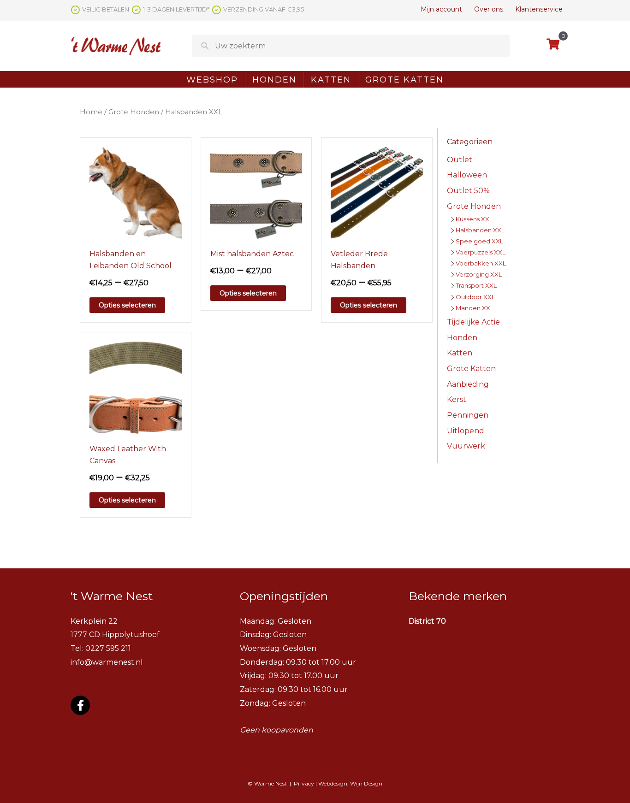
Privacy (304, 783)
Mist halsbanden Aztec (252, 253)
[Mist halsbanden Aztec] (256, 192)
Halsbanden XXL (480, 230)
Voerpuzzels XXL (480, 252)
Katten (331, 80)
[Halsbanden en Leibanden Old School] (135, 192)
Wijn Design (366, 783)
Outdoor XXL (475, 297)
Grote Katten (404, 80)
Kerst (456, 399)
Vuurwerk (466, 446)
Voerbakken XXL (481, 263)
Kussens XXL (474, 219)
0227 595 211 (108, 648)
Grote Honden (133, 112)
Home (91, 112)
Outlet (459, 159)
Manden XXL (474, 308)
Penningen (467, 415)
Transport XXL (476, 285)
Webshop (212, 80)
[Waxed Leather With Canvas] (135, 387)
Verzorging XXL (479, 274)
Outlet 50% (468, 190)
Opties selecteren (127, 305)
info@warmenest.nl (107, 662)
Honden (274, 80)
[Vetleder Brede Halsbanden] (377, 192)
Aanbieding (468, 384)
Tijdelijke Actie (473, 322)
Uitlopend (465, 430)
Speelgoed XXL (479, 241)
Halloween (467, 175)
